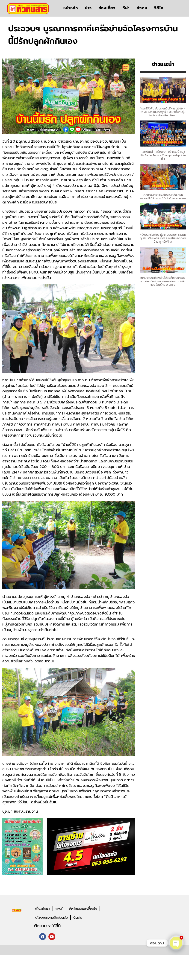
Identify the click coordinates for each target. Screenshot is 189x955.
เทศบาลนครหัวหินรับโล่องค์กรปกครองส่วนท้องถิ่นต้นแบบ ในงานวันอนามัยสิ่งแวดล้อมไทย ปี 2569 (163, 281)
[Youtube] (51, 936)
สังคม (142, 8)
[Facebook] (42, 936)
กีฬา (126, 8)
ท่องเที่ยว (107, 8)
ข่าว (88, 8)
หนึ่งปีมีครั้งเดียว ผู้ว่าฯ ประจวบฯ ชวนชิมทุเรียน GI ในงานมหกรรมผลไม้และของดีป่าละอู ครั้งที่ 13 (163, 238)
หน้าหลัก (70, 8)
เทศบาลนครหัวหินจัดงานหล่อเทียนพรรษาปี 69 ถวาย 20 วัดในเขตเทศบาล (163, 196)
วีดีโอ (158, 8)
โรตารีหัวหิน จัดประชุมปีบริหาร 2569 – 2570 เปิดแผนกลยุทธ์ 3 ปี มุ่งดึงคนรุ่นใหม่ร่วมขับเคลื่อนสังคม (163, 112)
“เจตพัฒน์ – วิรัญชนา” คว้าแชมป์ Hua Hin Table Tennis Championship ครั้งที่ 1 (163, 155)
